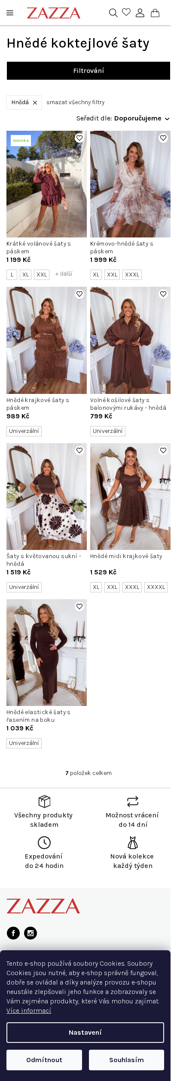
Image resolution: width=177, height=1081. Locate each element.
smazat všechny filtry (75, 102)
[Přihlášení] (140, 13)
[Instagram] (30, 933)
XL (25, 274)
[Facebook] (13, 933)
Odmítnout (44, 1060)
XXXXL (156, 587)
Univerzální (24, 431)
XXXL (132, 274)
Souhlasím (126, 1060)
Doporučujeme (138, 118)
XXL (42, 274)
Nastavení (85, 1032)
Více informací (28, 1010)
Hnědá (20, 102)
